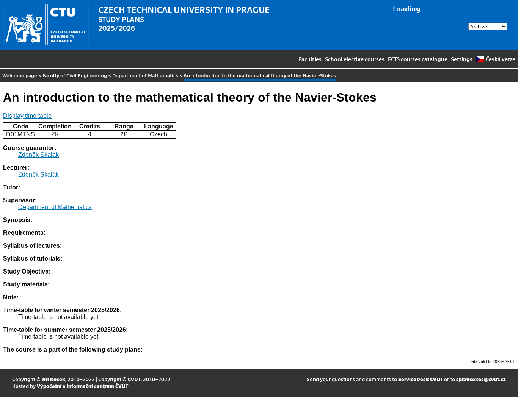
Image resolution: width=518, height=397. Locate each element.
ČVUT (134, 379)
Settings (461, 59)
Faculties (310, 59)
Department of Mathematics (145, 75)
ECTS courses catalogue (417, 59)
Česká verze (500, 59)
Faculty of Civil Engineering (74, 75)
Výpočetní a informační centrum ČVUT (82, 386)
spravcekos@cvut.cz (481, 379)
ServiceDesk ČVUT (420, 379)
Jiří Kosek (53, 379)
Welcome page (19, 75)
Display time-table (27, 116)
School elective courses (355, 59)
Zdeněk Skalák (38, 155)
